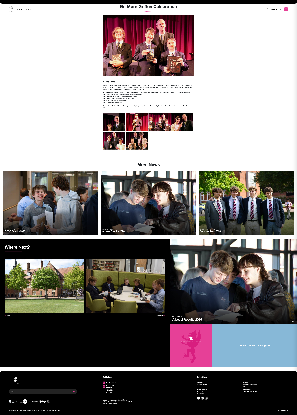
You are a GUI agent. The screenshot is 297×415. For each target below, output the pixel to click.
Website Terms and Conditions (51, 410)
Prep (16, 1)
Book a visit (273, 9)
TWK (287, 410)
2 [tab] (292, 321)
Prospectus (200, 387)
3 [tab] (293, 321)
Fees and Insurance (202, 389)
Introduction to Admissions (250, 384)
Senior (11, 1)
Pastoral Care (200, 393)
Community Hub (23, 1)
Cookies (40, 410)
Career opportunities (202, 384)
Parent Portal (200, 382)
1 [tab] (290, 321)
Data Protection (32, 410)
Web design (281, 410)
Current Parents (281, 1)
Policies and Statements (249, 387)
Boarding (245, 382)
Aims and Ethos (247, 389)
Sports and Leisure (34, 1)
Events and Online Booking (250, 391)
